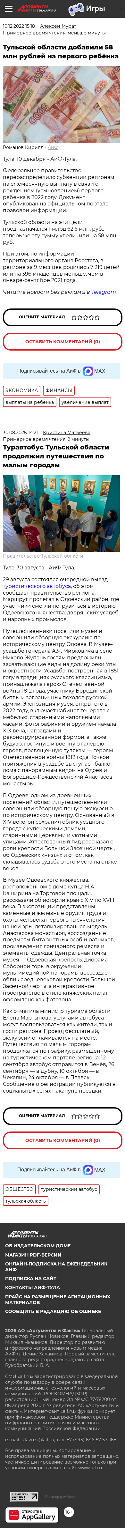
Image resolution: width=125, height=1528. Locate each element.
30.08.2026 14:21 (20, 432)
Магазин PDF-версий (33, 1255)
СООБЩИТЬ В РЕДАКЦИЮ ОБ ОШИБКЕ (53, 1311)
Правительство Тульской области (43, 556)
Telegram (103, 292)
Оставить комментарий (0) (62, 342)
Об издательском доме (38, 1246)
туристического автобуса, (37, 586)
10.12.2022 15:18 (19, 26)
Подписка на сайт (30, 1278)
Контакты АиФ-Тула (32, 1287)
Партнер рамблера (60, 1497)
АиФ (53, 147)
